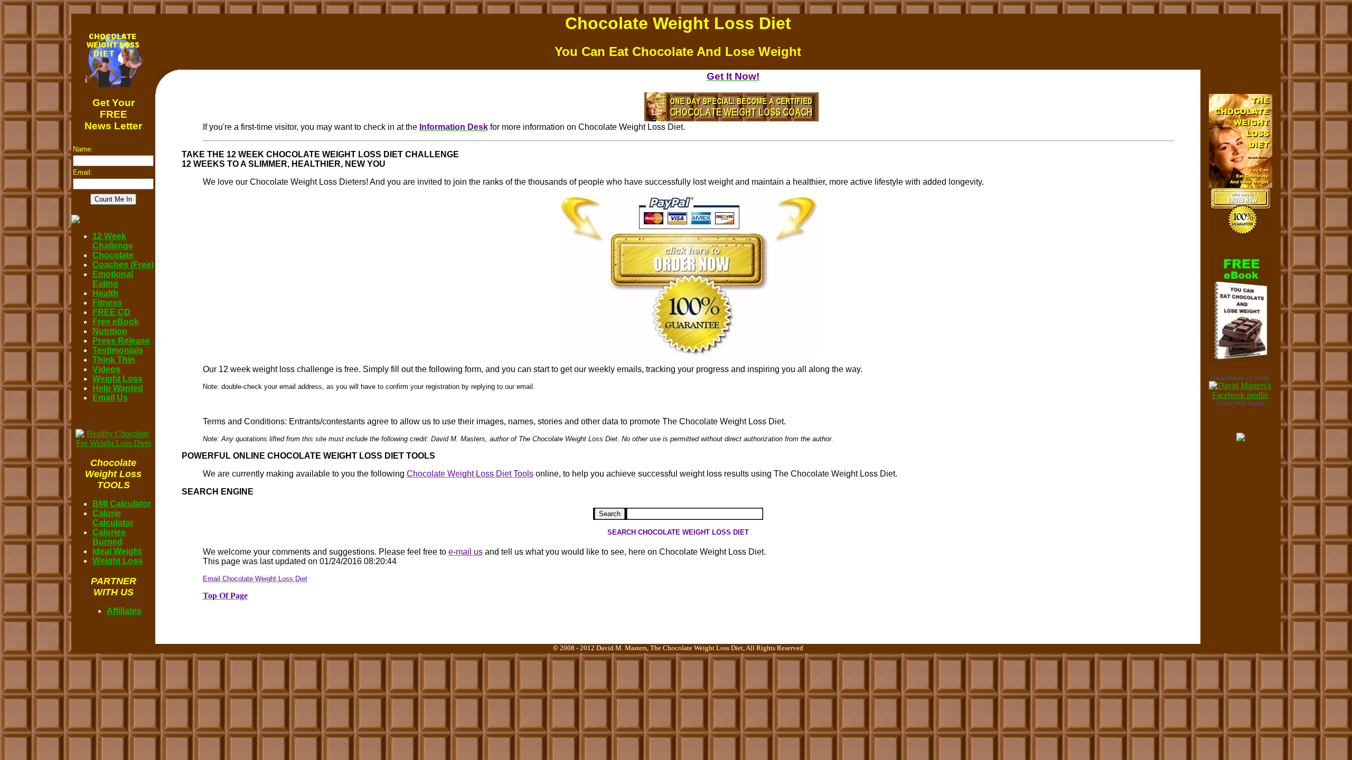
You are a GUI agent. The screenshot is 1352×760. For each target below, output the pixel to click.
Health (105, 293)
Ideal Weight (117, 551)
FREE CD (111, 312)
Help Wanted (117, 388)
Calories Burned (109, 537)
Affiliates (124, 610)
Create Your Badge (1240, 403)
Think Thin (113, 359)
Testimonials (117, 350)
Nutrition (109, 331)
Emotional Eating (112, 279)
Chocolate (113, 255)
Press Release (121, 340)
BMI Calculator (121, 503)
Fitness (107, 302)
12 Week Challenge (112, 241)
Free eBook (115, 321)
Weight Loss (117, 378)
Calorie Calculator (113, 518)
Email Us (110, 397)
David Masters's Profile (1240, 378)
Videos (106, 369)
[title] (1240, 395)
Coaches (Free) (123, 264)
